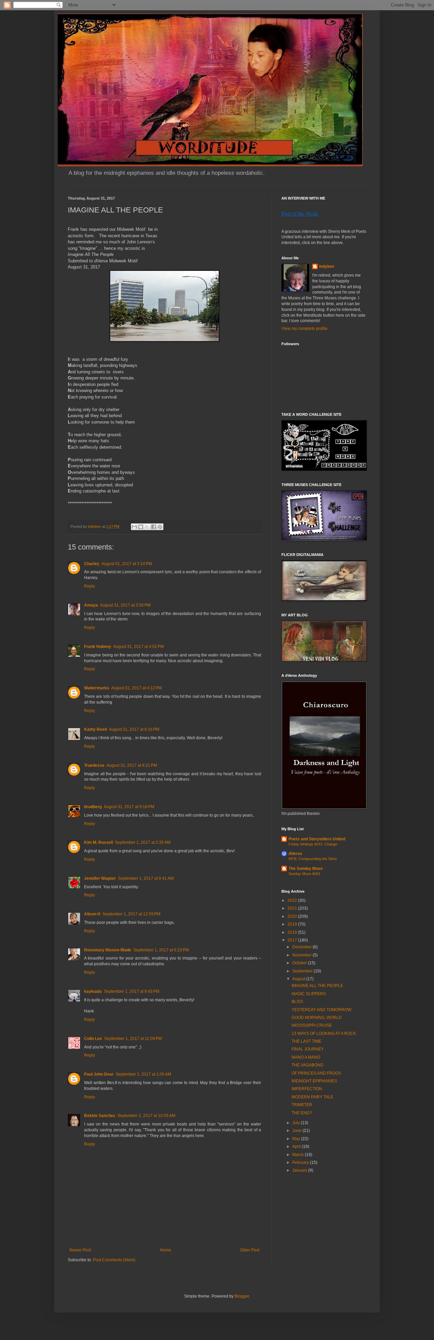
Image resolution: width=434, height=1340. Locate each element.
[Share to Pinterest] (160, 526)
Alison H (92, 914)
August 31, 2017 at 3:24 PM (126, 563)
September (303, 971)
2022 (293, 900)
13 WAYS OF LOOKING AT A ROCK (324, 1033)
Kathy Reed (95, 729)
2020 (293, 916)
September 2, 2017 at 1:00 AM (143, 1074)
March (298, 1154)
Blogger (242, 1296)
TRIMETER (302, 1104)
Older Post (249, 1250)
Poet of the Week (299, 213)
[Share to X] (147, 526)
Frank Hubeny (97, 646)
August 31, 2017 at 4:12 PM (136, 688)
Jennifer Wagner (100, 878)
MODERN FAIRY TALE (312, 1097)
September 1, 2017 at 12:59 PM (131, 914)
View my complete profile (304, 328)
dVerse (295, 853)
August (299, 978)
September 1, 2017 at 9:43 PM (131, 991)
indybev (326, 266)
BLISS (297, 1001)
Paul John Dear (99, 1074)
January (300, 1170)
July (296, 1122)
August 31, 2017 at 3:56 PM (125, 605)
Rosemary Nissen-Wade (107, 950)
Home (165, 1250)
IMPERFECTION (307, 1088)
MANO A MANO (306, 1057)
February (301, 1162)
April (297, 1146)
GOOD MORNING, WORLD (317, 1017)
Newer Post (80, 1250)
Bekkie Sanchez (99, 1115)
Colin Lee (93, 1038)
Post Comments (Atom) (114, 1260)
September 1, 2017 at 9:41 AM (146, 878)
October (300, 963)
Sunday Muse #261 (304, 874)
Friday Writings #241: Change (313, 844)
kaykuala (93, 991)
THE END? (302, 1113)
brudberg (93, 806)
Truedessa (94, 765)
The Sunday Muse (306, 868)
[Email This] (134, 526)
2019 (293, 924)
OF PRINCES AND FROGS (316, 1073)
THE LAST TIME (306, 1041)
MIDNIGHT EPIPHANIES (314, 1081)
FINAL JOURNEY (308, 1049)
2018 (293, 932)
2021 (293, 908)
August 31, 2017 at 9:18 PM (129, 806)
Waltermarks (96, 688)
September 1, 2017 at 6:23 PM (161, 950)
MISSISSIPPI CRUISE (312, 1025)
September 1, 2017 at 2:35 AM (143, 842)
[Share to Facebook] (153, 526)
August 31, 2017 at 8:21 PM (131, 765)
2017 (293, 940)
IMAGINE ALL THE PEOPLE (317, 985)
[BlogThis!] (140, 526)
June (297, 1130)
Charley (91, 563)
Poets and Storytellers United (317, 839)
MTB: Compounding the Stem (313, 859)
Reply (89, 586)
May (296, 1138)
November (302, 955)
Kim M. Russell (98, 842)
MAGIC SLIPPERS (309, 993)
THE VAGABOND (307, 1065)
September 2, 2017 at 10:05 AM (146, 1115)
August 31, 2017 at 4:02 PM (138, 646)
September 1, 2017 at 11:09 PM (133, 1038)
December (302, 947)
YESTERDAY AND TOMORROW (321, 1009)
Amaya (91, 605)
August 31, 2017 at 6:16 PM (134, 729)
